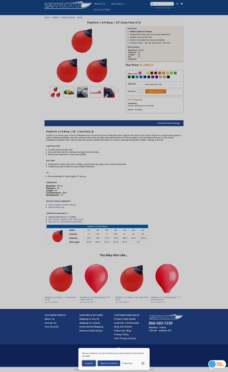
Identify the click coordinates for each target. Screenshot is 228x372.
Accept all (89, 363)
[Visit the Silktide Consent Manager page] (143, 363)
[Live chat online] (217, 365)
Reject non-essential (109, 363)
